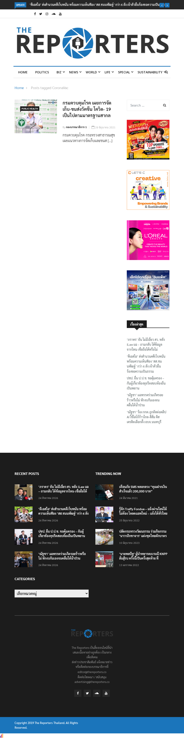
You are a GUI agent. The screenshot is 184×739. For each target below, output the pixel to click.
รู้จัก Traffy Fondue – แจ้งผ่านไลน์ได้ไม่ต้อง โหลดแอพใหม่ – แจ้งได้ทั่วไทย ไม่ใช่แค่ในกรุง (143, 513)
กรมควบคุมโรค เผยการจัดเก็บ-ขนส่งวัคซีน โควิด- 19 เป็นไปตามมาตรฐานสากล (87, 109)
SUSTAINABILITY (150, 72)
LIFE (107, 72)
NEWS (73, 72)
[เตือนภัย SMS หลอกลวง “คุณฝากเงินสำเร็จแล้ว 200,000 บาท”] (105, 493)
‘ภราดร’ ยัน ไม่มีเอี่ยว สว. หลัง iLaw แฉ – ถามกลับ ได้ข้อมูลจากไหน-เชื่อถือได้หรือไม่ (146, 344)
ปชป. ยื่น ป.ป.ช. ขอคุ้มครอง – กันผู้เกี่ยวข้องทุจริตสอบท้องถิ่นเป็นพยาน (146, 383)
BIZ (59, 72)
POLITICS (42, 72)
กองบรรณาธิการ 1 (76, 127)
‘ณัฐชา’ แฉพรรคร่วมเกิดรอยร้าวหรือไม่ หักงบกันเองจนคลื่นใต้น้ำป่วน (145, 400)
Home (23, 72)
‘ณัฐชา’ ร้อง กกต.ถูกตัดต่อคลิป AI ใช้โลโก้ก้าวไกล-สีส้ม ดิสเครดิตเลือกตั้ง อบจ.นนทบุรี (146, 417)
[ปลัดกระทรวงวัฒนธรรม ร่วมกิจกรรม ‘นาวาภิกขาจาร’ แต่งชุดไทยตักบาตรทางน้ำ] (105, 537)
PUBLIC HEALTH (30, 108)
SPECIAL (124, 72)
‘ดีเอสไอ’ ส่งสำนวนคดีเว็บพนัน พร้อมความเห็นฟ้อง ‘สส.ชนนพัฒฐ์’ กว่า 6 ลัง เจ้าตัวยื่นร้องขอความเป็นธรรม (98, 4)
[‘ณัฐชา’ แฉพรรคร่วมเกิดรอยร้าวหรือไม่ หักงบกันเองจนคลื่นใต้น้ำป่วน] (25, 560)
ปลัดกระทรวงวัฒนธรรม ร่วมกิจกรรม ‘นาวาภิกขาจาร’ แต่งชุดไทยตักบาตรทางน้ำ (143, 535)
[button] (162, 5)
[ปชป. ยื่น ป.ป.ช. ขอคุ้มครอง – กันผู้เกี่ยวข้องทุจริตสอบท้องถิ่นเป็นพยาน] (25, 537)
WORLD (91, 72)
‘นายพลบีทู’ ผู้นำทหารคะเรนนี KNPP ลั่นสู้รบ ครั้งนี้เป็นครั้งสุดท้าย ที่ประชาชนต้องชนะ (143, 558)
